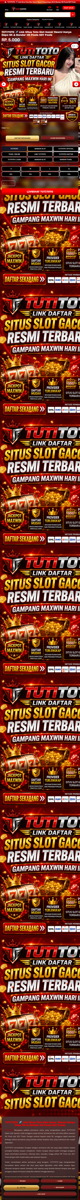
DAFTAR (23, 1187)
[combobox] (38, 14)
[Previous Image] (4, 84)
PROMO (23, 1180)
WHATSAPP (60, 1187)
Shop (6, 10)
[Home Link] (19, 8)
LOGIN (60, 1180)
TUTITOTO (9, 1130)
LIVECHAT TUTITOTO (40, 191)
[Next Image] (76, 84)
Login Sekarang (57, 138)
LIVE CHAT (41, 1194)
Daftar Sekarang (22, 138)
